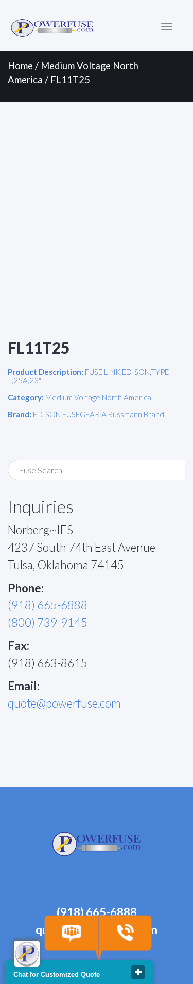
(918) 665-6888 (47, 605)
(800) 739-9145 (47, 622)
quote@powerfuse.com (64, 703)
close (138, 972)
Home (20, 66)
